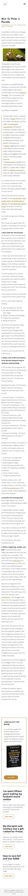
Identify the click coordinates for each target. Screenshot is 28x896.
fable (6, 95)
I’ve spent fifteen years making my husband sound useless (12, 795)
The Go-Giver (17, 198)
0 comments (9, 26)
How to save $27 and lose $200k (12, 857)
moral (13, 119)
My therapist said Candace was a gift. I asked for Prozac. (13, 828)
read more (9, 817)
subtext (6, 146)
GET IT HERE (11, 777)
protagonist (5, 597)
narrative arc (14, 488)
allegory (23, 93)
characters (17, 561)
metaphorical (10, 162)
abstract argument (16, 170)
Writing (20, 25)
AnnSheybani (6, 25)
